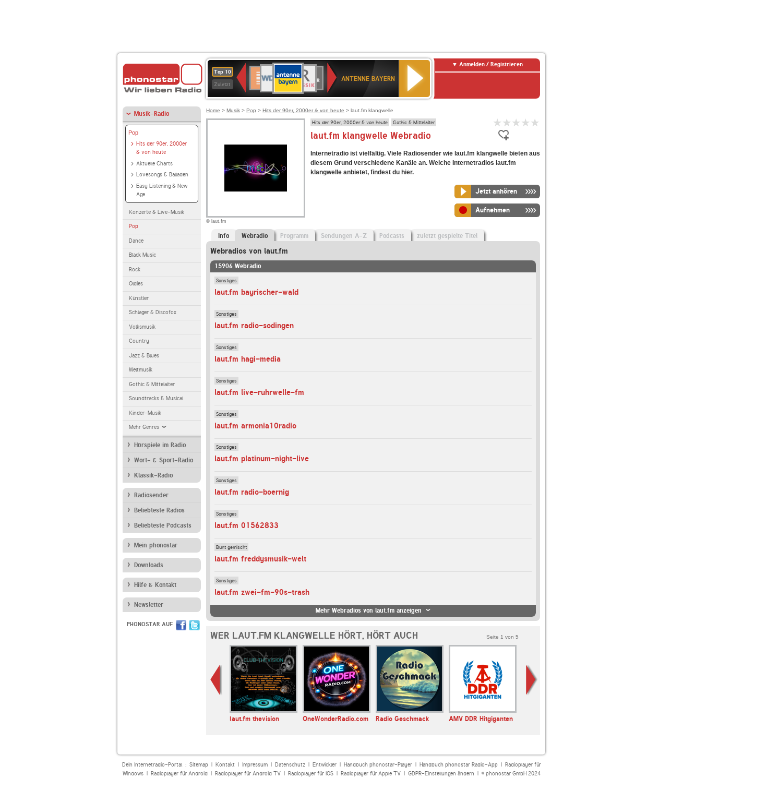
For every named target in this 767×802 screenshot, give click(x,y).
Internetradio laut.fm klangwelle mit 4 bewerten (526, 122)
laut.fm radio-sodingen (254, 325)
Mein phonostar (155, 545)
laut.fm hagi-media (247, 359)
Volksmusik (142, 327)
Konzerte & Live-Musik (156, 212)
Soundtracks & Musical (156, 398)
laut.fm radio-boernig (251, 492)
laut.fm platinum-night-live (261, 458)
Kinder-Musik (145, 413)
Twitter (194, 625)
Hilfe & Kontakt (155, 585)
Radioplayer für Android (179, 773)
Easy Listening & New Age (161, 190)
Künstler (139, 298)
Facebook (181, 625)
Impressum (255, 764)
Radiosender (151, 495)
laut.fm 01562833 (246, 525)
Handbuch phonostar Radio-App (459, 764)
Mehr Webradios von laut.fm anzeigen (369, 610)
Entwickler (325, 764)
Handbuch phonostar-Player (378, 764)
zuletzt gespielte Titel (447, 236)
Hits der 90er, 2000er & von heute (161, 148)
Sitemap (198, 764)
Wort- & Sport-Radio (163, 460)
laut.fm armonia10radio (255, 425)
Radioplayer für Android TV (248, 773)
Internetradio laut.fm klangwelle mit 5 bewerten (535, 122)
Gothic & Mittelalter (152, 384)
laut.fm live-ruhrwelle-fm (259, 392)
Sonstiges (226, 280)
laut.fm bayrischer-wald (256, 292)
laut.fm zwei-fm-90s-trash (261, 592)
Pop (133, 132)
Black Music (142, 255)
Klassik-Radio (153, 475)
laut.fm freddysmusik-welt (260, 559)
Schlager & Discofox (152, 312)
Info (223, 236)
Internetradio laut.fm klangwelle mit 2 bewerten (507, 122)
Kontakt (225, 764)
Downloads (148, 565)
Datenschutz (290, 764)
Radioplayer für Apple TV (371, 773)
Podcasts (391, 236)
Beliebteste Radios (159, 510)
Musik (233, 110)
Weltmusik (140, 369)
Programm (294, 236)
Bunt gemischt (231, 547)
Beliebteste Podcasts (162, 525)
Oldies (136, 283)
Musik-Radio (151, 113)
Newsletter (148, 604)
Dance (136, 240)
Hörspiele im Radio (160, 445)
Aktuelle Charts (154, 163)
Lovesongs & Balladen (162, 174)
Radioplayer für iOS (310, 773)
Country (139, 341)
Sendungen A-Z (344, 236)
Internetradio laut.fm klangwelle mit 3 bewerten (516, 122)
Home (213, 110)
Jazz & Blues (144, 355)
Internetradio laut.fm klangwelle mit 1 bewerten (497, 122)
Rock (134, 269)
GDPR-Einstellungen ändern (441, 773)
